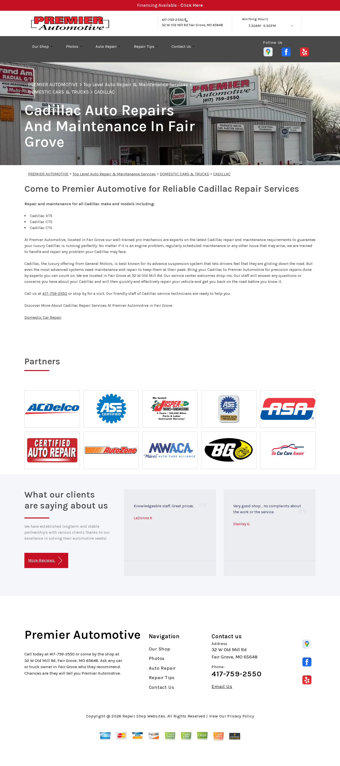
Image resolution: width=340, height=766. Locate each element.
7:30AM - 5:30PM (262, 26)
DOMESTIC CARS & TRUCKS (58, 92)
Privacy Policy (240, 716)
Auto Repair (106, 46)
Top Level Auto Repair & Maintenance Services (135, 84)
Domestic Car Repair (42, 317)
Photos (72, 46)
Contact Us (181, 46)
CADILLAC (104, 92)
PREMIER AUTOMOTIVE (53, 84)
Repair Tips (144, 46)
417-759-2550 (173, 20)
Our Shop (40, 46)
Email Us (222, 686)
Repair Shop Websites (143, 716)
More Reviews (42, 560)
